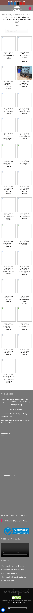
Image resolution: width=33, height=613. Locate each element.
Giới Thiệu (15, 590)
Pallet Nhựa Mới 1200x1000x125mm (24, 242)
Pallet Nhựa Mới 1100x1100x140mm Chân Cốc (8, 216)
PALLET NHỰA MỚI (9, 591)
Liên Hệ (16, 594)
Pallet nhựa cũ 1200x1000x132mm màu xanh (8, 85)
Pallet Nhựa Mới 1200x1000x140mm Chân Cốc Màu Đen (8, 269)
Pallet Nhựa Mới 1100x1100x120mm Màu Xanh (8, 189)
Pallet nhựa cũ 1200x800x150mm (24, 84)
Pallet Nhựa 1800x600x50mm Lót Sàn (8, 55)
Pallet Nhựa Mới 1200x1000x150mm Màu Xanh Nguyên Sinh (24, 299)
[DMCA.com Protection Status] (16, 597)
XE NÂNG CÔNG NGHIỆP (22, 591)
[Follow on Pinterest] (21, 3)
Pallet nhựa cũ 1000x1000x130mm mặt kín (24, 55)
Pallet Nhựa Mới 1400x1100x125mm (8, 352)
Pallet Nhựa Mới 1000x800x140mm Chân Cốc (8, 163)
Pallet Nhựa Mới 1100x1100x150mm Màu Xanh (8, 243)
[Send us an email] (18, 3)
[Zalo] (3, 610)
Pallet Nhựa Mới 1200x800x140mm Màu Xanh (24, 326)
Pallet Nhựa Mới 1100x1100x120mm (24, 162)
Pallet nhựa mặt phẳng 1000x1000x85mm (8, 136)
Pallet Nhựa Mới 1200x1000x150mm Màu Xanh (8, 298)
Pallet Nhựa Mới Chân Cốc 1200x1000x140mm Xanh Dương (8, 379)
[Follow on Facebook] (9, 3)
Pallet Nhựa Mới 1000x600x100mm (24, 135)
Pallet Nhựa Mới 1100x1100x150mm (24, 215)
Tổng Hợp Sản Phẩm (10, 592)
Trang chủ (6, 15)
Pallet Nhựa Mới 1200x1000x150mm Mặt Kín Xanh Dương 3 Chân (24, 270)
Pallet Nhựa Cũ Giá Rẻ (18, 602)
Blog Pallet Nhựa (23, 592)
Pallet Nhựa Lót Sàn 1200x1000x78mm (24, 110)
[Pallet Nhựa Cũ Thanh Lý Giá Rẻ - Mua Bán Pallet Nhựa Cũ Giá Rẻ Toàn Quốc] (16, 8)
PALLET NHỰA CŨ (24, 590)
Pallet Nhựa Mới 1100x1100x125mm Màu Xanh (24, 189)
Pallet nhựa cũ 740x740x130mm (8, 110)
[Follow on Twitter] (15, 3)
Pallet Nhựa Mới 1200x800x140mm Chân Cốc (8, 326)
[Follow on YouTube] (23, 3)
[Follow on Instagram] (12, 3)
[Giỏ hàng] (30, 8)
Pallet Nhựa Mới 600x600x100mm (25, 352)
